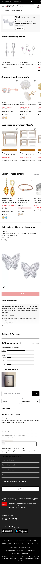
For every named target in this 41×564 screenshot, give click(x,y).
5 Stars (4, 350)
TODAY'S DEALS (6, 2)
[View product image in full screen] (4, 287)
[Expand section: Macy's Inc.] (20, 475)
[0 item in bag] (38, 6)
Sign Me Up (20, 488)
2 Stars (4, 361)
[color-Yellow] (6, 117)
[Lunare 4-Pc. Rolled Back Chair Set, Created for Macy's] (28, 138)
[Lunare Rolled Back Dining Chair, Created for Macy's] (10, 138)
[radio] (3, 117)
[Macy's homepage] (2, 10)
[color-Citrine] (3, 217)
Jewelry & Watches (10, 10)
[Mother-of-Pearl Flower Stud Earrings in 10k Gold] (28, 90)
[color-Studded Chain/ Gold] (22, 214)
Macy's (17, 20)
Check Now (23, 507)
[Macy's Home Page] (9, 6)
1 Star (4, 364)
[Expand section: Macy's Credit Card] (20, 465)
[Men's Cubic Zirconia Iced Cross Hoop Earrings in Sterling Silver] (10, 49)
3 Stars (4, 357)
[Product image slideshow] (20, 265)
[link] (10, 64)
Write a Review (35, 343)
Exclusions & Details (13, 507)
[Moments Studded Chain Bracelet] (25, 187)
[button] (20, 265)
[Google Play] (21, 531)
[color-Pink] (3, 117)
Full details (19, 28)
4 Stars (4, 354)
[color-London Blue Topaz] (6, 217)
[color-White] (21, 117)
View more (5, 326)
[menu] (3, 6)
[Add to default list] (17, 41)
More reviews (20, 444)
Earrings (19, 10)
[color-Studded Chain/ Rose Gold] (19, 214)
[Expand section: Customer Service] (20, 460)
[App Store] (7, 531)
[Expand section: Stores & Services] (20, 470)
